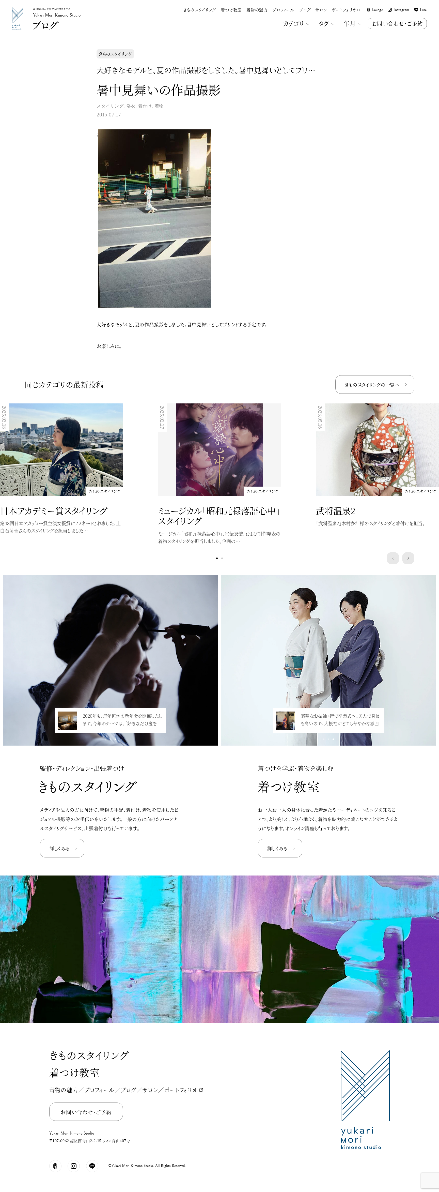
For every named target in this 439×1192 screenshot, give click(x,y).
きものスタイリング (199, 10)
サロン (321, 10)
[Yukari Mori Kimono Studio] (17, 9)
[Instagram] (74, 1166)
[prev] (393, 558)
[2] (115, 739)
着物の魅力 (257, 10)
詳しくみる (59, 848)
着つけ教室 (231, 10)
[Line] (92, 1166)
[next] (408, 558)
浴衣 (131, 106)
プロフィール (283, 10)
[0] (217, 558)
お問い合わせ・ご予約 (397, 23)
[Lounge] (55, 1166)
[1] (222, 558)
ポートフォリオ (344, 10)
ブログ (305, 10)
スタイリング (110, 106)
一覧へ (372, 384)
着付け (145, 106)
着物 (159, 106)
